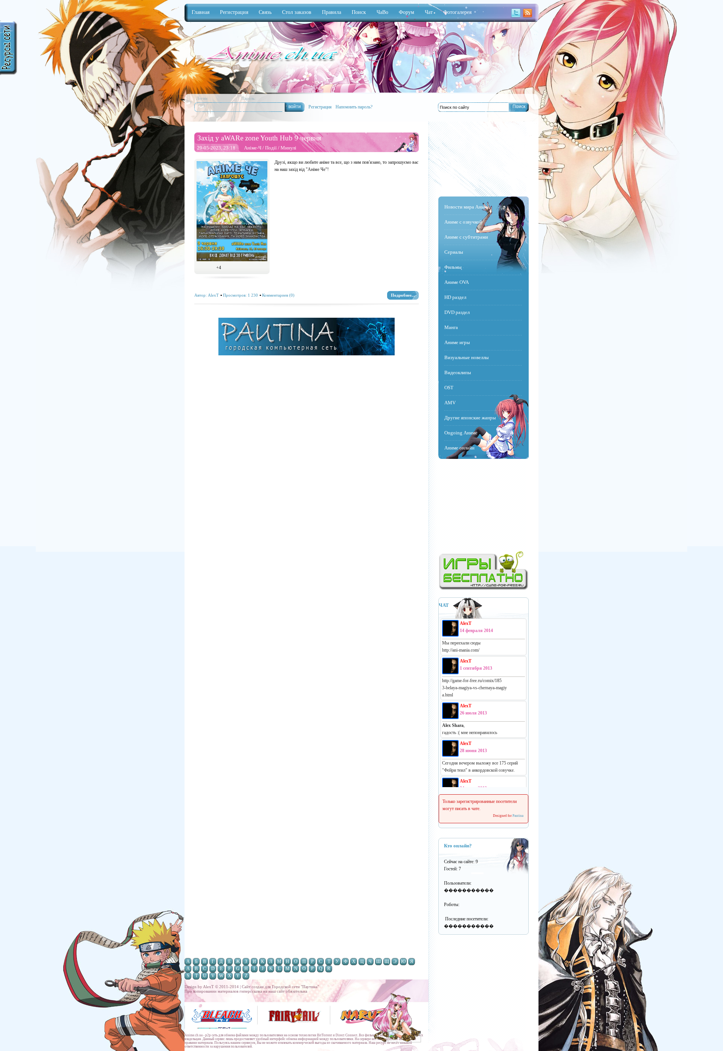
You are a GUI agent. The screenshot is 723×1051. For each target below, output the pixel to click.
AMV (450, 402)
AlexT (213, 295)
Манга (451, 327)
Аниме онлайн (459, 448)
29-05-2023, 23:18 (216, 148)
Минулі (288, 148)
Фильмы (453, 267)
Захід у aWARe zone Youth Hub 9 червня (259, 138)
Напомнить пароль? (354, 107)
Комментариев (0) (278, 295)
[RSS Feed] (527, 17)
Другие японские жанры (470, 417)
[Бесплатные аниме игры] (483, 588)
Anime (271, 54)
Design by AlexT (404, 991)
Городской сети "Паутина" (295, 986)
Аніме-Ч (252, 148)
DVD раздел (457, 312)
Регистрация (320, 107)
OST (448, 387)
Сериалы (453, 252)
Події (271, 148)
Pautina (518, 816)
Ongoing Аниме (460, 433)
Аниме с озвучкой (463, 222)
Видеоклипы (457, 372)
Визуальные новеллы (466, 357)
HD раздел (455, 297)
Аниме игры (457, 342)
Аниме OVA (456, 282)
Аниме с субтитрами (466, 237)
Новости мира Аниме (466, 207)
